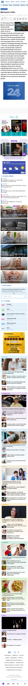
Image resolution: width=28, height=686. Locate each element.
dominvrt (5, 542)
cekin (4, 466)
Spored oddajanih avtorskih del (14, 667)
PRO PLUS (21, 655)
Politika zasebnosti (9, 662)
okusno (5, 579)
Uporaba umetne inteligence (14, 669)
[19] (6, 128)
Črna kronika (16, 5)
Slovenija (5, 5)
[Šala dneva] (24, 296)
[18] (16, 128)
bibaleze (5, 357)
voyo (4, 615)
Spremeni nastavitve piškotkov (14, 660)
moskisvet (6, 504)
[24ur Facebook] (15, 652)
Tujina (10, 5)
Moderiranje (13, 657)
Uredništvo (15, 655)
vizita (4, 430)
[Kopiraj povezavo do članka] (26, 19)
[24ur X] (18, 652)
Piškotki (20, 657)
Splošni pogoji (20, 662)
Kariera (7, 657)
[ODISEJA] (14, 117)
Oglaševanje (7, 655)
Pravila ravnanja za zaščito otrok (14, 665)
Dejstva (23, 5)
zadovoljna (6, 393)
